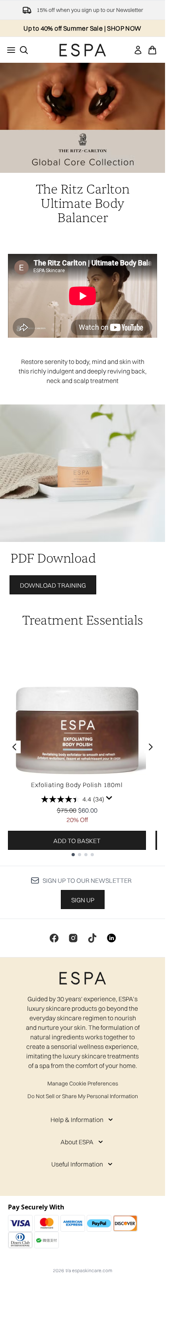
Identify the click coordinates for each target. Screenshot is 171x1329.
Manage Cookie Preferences (82, 1083)
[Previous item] (14, 747)
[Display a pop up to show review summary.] (109, 798)
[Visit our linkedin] (111, 938)
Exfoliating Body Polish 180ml (76, 785)
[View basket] (152, 50)
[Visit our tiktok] (92, 938)
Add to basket (77, 841)
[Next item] (150, 747)
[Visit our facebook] (54, 938)
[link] (138, 50)
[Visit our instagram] (73, 938)
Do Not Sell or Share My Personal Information (82, 1096)
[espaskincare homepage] (82, 50)
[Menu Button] (8, 50)
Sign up (82, 900)
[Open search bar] (23, 50)
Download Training (53, 585)
